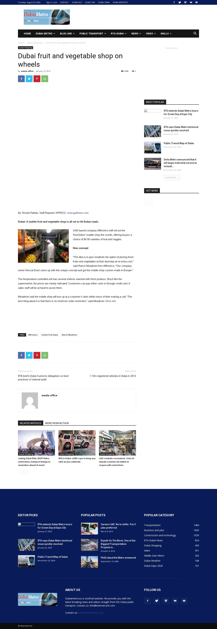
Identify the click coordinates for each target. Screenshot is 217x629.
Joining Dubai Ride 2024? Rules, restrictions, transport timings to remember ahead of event (34, 461)
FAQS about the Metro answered (118, 557)
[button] (195, 33)
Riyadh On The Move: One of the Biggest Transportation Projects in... (118, 544)
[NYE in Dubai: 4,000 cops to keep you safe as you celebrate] (76, 443)
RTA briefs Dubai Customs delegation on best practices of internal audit (43, 377)
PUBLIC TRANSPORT (91, 33)
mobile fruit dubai (49, 334)
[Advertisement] (137, 17)
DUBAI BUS (77, 2)
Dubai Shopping (35, 42)
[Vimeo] (185, 2)
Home (27, 33)
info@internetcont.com (91, 612)
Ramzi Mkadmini (69, 334)
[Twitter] (179, 2)
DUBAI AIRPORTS (120, 2)
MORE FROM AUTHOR (57, 423)
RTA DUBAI (117, 33)
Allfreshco (33, 334)
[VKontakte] (190, 2)
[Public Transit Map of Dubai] (152, 147)
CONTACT (64, 2)
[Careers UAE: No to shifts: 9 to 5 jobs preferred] (89, 528)
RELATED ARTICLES (30, 423)
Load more (170, 177)
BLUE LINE (66, 33)
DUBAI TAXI (90, 2)
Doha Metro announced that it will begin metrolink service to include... (180, 163)
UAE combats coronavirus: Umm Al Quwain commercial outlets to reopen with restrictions (116, 461)
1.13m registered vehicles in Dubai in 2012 (113, 376)
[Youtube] (196, 2)
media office (27, 71)
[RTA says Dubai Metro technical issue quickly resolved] (152, 131)
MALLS (165, 33)
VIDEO (149, 33)
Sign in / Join (51, 2)
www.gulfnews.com (78, 212)
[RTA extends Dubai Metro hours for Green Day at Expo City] (152, 115)
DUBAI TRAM (104, 2)
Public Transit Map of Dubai (179, 143)
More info (110, 301)
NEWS (134, 33)
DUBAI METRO (44, 33)
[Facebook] (174, 2)
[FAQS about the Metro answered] (89, 562)
